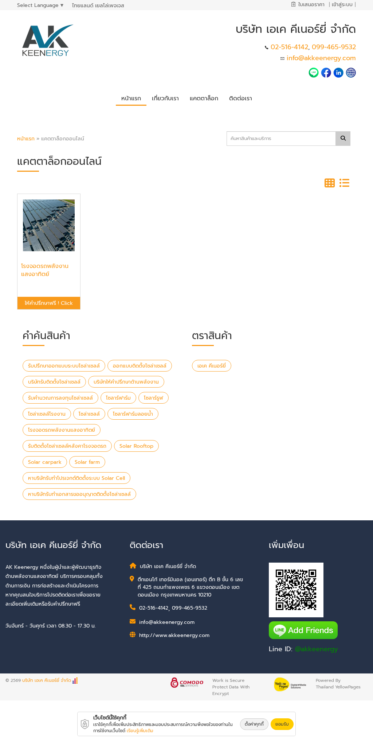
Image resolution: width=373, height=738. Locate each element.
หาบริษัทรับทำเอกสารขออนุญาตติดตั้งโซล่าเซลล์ (79, 494)
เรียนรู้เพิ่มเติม (140, 730)
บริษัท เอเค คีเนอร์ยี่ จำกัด (46, 680)
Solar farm (87, 462)
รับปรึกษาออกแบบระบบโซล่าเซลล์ (64, 366)
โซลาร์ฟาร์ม (118, 398)
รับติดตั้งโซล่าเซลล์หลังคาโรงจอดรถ (67, 446)
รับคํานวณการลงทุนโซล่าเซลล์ (60, 398)
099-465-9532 (334, 47)
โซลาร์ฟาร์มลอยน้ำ (133, 414)
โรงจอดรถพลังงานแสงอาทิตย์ (61, 430)
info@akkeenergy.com (321, 58)
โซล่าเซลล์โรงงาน (47, 414)
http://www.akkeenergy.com (174, 635)
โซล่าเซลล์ (89, 414)
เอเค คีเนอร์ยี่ (211, 366)
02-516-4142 (289, 47)
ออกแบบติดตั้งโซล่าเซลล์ (139, 366)
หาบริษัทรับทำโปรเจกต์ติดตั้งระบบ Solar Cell (76, 478)
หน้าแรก (26, 139)
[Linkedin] (339, 72)
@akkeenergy (316, 649)
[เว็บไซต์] (351, 72)
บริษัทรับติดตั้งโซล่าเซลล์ (54, 382)
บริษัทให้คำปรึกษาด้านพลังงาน (126, 382)
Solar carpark (45, 462)
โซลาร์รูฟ (153, 398)
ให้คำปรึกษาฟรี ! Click (49, 303)
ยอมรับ (282, 724)
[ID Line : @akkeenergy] (315, 72)
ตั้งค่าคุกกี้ (254, 724)
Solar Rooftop (136, 446)
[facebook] (326, 72)
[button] (165, 97)
